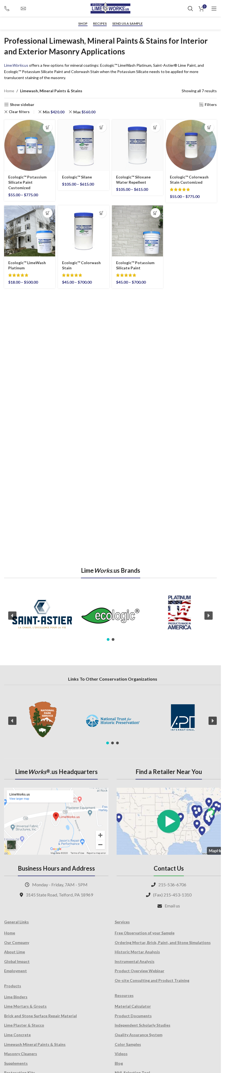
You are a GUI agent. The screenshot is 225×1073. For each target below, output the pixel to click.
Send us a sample (127, 24)
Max (84, 112)
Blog (119, 1063)
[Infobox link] (9, 8)
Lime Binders (15, 996)
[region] (110, 615)
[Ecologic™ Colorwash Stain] (83, 230)
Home (9, 90)
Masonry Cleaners (20, 1053)
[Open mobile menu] (214, 8)
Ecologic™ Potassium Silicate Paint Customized (27, 182)
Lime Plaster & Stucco (24, 1025)
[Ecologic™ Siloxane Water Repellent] (137, 145)
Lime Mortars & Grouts (25, 1006)
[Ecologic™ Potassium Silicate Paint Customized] (29, 145)
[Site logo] (110, 8)
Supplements (16, 1063)
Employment (15, 970)
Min (53, 112)
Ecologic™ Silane (77, 177)
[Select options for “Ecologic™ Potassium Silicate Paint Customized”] (47, 127)
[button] (12, 615)
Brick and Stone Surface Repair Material (40, 1015)
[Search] (190, 8)
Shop (83, 24)
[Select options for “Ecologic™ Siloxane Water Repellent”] (155, 127)
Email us (172, 905)
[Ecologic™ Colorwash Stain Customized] (191, 145)
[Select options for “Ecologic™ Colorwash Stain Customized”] (209, 127)
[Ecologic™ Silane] (83, 145)
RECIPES (100, 24)
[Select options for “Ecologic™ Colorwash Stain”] (101, 213)
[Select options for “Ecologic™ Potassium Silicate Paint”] (155, 213)
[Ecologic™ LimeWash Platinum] (29, 230)
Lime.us (16, 65)
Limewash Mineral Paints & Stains (35, 1044)
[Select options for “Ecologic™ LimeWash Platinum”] (47, 213)
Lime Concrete (17, 1034)
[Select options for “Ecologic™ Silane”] (101, 127)
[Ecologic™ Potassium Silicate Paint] (137, 230)
